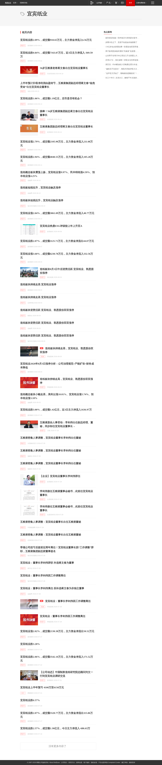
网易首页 (8, 3)
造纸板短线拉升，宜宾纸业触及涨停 (40, 187)
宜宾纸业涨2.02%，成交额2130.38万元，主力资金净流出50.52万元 (57, 631)
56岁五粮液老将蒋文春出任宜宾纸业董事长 (64, 68)
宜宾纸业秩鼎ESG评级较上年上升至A (61, 225)
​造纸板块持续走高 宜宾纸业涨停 (38, 284)
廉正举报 (125, 762)
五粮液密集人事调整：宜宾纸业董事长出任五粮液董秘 (50, 521)
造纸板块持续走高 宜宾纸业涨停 (38, 297)
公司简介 (64, 762)
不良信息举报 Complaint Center (109, 762)
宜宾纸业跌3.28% (30, 644)
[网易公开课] (99, 2)
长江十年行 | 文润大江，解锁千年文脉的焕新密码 (123, 78)
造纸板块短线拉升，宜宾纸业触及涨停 (41, 200)
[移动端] (92, 2)
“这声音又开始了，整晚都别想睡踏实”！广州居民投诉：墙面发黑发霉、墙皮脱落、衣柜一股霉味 (123, 73)
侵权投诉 (132, 762)
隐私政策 (94, 762)
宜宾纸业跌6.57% (30, 700)
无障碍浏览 (23, 3)
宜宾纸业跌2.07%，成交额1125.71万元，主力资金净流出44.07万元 (57, 241)
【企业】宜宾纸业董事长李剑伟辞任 (60, 476)
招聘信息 (79, 762)
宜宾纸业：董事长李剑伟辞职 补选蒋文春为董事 (47, 562)
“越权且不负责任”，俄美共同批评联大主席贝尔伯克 (123, 69)
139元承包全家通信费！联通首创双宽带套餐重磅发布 (123, 47)
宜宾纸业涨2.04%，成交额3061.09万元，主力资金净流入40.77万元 (57, 213)
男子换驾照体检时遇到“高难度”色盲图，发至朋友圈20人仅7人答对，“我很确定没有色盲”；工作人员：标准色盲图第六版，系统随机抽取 (123, 51)
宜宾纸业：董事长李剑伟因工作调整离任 (43, 575)
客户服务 (87, 762)
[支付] (116, 2)
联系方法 (72, 762)
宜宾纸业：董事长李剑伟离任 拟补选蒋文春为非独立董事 (52, 588)
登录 (130, 3)
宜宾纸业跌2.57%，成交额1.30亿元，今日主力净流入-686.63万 (55, 728)
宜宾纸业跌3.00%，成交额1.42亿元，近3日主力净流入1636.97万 (56, 409)
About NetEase (54, 762)
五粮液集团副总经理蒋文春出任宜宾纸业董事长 (66, 126)
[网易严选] (108, 2)
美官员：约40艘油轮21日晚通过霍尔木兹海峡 (123, 64)
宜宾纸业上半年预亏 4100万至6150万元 (42, 687)
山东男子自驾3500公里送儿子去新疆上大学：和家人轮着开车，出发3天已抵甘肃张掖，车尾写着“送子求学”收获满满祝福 (123, 56)
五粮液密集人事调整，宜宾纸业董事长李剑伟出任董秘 (50, 437)
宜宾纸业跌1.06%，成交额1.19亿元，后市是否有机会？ (51, 98)
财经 (22, 693)
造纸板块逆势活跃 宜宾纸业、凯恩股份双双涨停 (47, 310)
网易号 (23, 45)
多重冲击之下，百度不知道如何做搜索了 (121, 42)
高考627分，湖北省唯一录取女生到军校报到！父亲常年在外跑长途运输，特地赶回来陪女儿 (123, 60)
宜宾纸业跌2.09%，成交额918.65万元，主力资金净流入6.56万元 (56, 39)
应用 (14, 3)
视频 (42, 356)
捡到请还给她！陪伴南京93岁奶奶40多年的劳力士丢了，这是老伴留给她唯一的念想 (123, 38)
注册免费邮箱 (140, 3)
